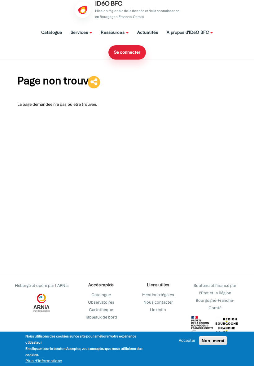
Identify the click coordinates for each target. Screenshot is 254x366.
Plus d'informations (43, 361)
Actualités (147, 32)
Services (80, 32)
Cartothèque (101, 309)
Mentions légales (158, 294)
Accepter (187, 340)
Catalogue (51, 32)
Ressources (113, 32)
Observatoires (101, 302)
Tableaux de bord (101, 317)
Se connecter (127, 52)
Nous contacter (158, 302)
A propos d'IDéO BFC (188, 32)
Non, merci (213, 340)
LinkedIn (158, 309)
